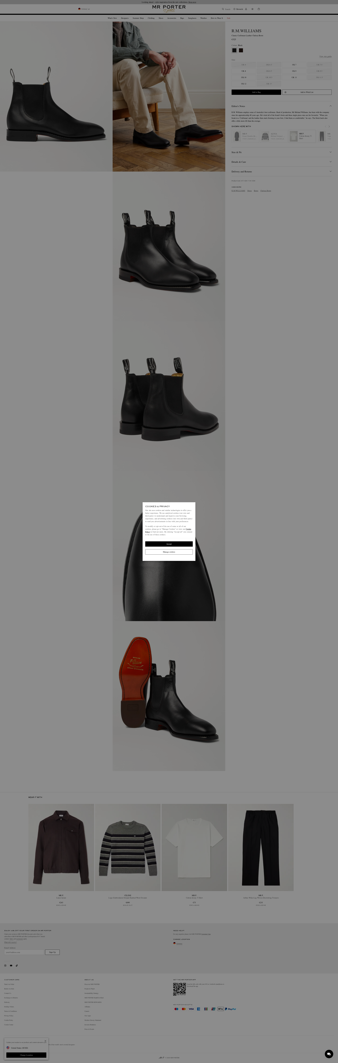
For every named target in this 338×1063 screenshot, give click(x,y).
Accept (169, 544)
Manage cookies (169, 552)
